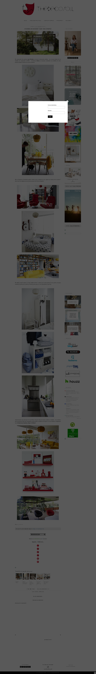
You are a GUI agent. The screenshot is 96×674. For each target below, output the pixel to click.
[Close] (67, 101)
